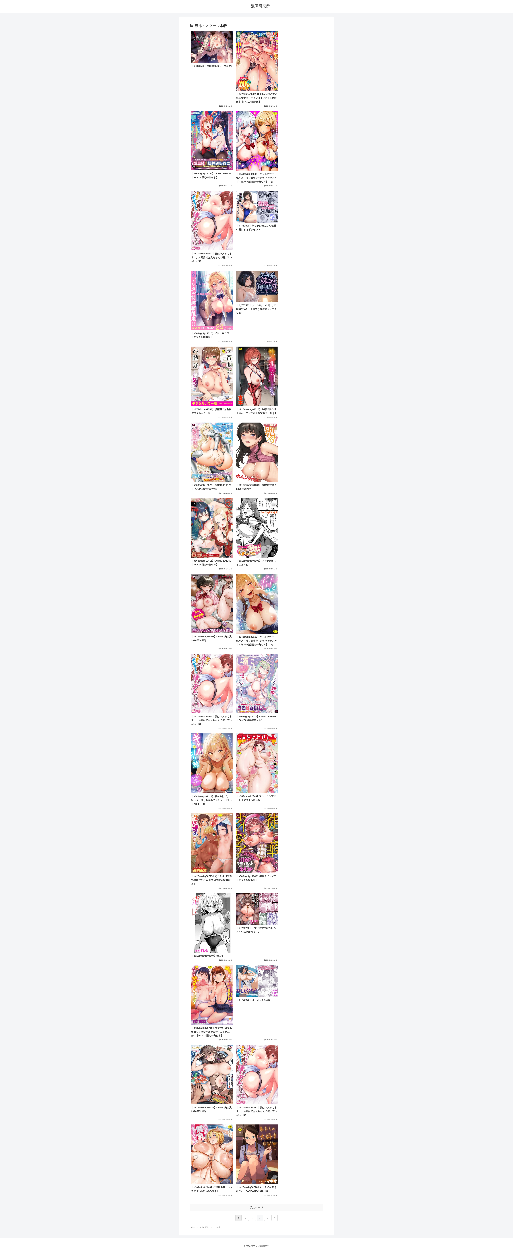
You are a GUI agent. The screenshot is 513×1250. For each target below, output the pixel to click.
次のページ (256, 1207)
